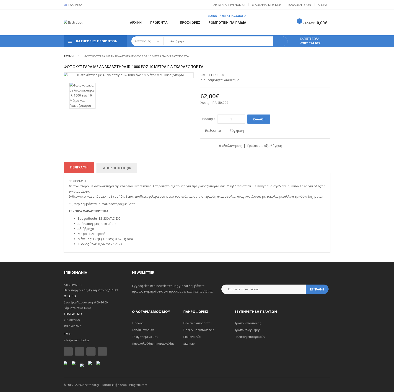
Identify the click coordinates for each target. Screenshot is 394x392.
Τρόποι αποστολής (248, 323)
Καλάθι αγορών (143, 330)
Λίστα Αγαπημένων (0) (229, 5)
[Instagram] (91, 351)
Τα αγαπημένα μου (145, 337)
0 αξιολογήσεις (230, 145)
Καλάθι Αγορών (299, 5)
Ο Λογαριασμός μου (267, 5)
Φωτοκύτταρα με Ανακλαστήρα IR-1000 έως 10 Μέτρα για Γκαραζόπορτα (136, 56)
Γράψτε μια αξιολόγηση (264, 145)
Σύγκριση (237, 130)
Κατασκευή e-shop (114, 385)
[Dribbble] (102, 351)
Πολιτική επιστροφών (250, 337)
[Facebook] (68, 351)
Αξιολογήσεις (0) (117, 168)
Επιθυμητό (213, 130)
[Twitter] (79, 351)
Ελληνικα (75, 5)
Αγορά (322, 5)
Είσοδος (137, 323)
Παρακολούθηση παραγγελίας (153, 343)
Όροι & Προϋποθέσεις (198, 330)
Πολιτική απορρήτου (197, 323)
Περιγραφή (79, 167)
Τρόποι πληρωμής (247, 330)
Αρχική (69, 56)
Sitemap (189, 343)
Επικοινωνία (192, 337)
